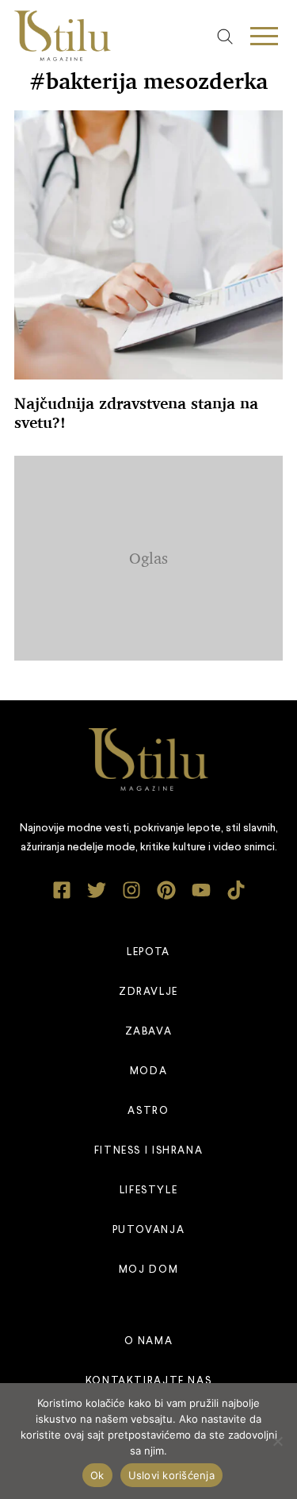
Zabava (149, 1032)
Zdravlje (148, 992)
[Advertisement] (155, 555)
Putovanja (148, 1230)
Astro (148, 1111)
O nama (148, 1341)
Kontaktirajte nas (149, 1381)
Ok (97, 1475)
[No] (277, 1441)
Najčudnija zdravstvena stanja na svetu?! (136, 413)
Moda (149, 1071)
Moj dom (148, 1270)
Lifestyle (149, 1190)
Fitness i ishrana (149, 1151)
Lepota (148, 952)
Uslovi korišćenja (171, 1475)
